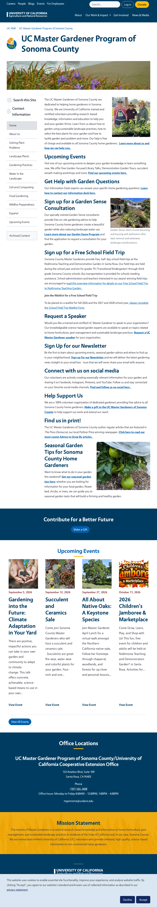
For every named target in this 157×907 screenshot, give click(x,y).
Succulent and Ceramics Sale (56, 609)
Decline (127, 899)
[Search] (118, 4)
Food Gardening (18, 196)
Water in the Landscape (16, 176)
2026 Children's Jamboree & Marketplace (133, 609)
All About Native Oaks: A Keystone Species (97, 609)
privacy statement (17, 890)
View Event (15, 705)
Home (12, 125)
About (78, 15)
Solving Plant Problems (16, 145)
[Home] (27, 15)
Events (41, 3)
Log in (127, 4)
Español (13, 213)
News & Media (140, 15)
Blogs (31, 3)
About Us (14, 134)
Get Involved (121, 15)
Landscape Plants (19, 156)
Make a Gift (80, 529)
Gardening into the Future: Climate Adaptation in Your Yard (23, 616)
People (22, 3)
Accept (143, 899)
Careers (11, 3)
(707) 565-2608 (78, 789)
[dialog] (78, 890)
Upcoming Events (19, 222)
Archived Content (19, 235)
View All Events (20, 722)
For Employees (55, 3)
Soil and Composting (21, 187)
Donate (142, 4)
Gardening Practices (20, 165)
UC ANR (11, 28)
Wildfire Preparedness (21, 204)
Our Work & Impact (97, 15)
